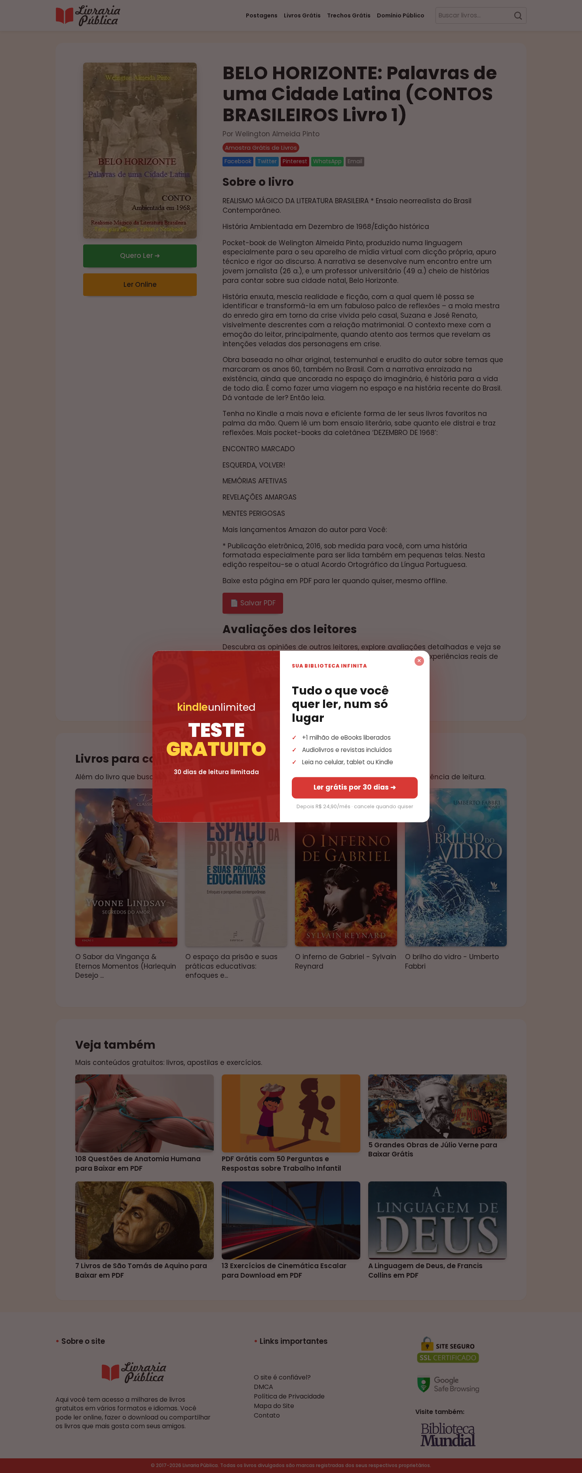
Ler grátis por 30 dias (355, 787)
